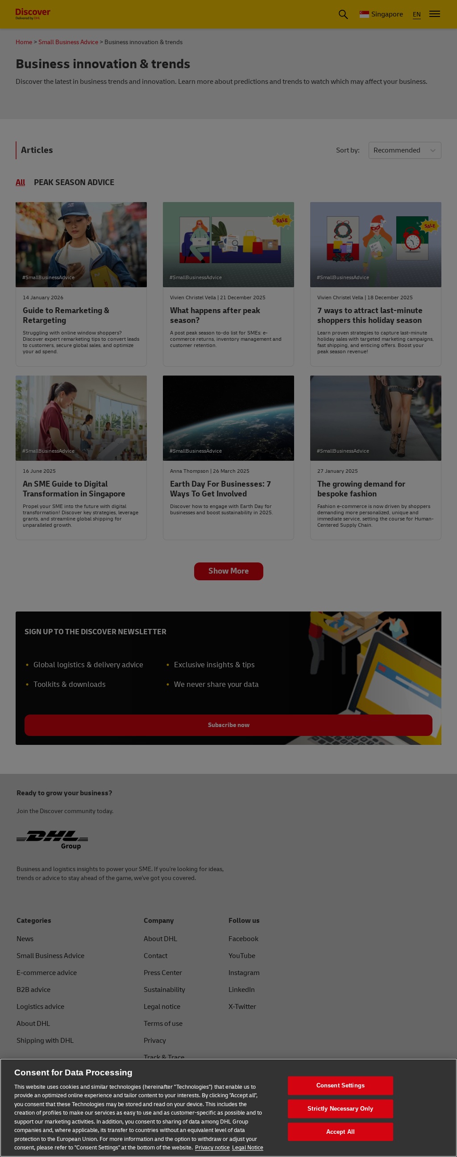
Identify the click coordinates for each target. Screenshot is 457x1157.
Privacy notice (212, 1147)
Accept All (340, 1131)
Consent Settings (340, 1086)
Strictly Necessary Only (340, 1108)
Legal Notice (247, 1147)
